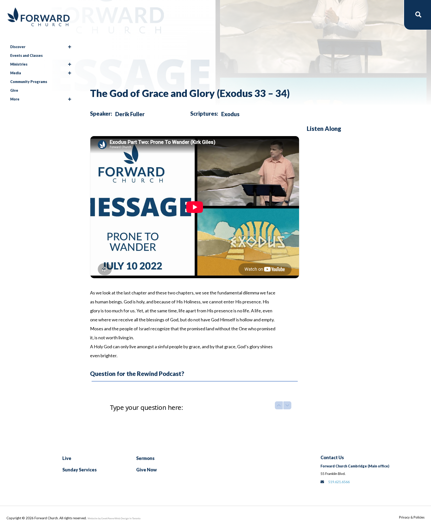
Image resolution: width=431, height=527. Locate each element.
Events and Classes (26, 55)
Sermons (145, 458)
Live (66, 458)
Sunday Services (79, 469)
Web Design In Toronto (127, 518)
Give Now (146, 469)
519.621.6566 (339, 482)
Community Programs (28, 82)
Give (14, 90)
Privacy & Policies (412, 517)
